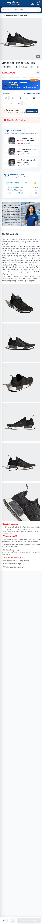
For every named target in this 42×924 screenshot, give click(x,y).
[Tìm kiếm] (38, 9)
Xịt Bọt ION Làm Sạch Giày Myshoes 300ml (26, 150)
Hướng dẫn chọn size (32, 93)
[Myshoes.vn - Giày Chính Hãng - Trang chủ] (13, 3)
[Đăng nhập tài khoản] (32, 3)
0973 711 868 (32, 111)
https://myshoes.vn (16, 567)
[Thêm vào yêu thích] (38, 72)
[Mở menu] (3, 3)
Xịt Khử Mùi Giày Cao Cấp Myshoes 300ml (26, 161)
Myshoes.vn (8, 278)
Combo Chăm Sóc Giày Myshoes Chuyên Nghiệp (26, 139)
